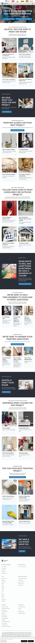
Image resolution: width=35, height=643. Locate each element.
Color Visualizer (20, 580)
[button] (32, 4)
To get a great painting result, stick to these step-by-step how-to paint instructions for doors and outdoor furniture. (17, 197)
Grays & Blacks (4, 599)
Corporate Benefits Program (6, 608)
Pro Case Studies (4, 623)
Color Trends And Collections (22, 578)
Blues (2, 593)
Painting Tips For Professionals (6, 626)
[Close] (34, 639)
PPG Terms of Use (13, 636)
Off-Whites (3, 601)
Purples (3, 583)
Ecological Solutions (21, 611)
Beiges (3, 598)
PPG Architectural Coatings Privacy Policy (22, 636)
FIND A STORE (22, 551)
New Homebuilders (4, 616)
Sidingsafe (3, 580)
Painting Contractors (5, 611)
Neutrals (3, 596)
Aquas (3, 591)
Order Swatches (4, 610)
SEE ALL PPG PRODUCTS (6, 111)
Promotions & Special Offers (22, 566)
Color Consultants (20, 583)
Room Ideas (3, 571)
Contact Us (19, 608)
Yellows (3, 588)
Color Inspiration (4, 566)
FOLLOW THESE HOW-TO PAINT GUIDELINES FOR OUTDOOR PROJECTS (17, 192)
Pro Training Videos (4, 624)
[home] (5, 3)
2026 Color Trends (4, 578)
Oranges (3, 586)
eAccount (19, 610)
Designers (3, 613)
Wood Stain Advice (4, 573)
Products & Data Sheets (21, 613)
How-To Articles (4, 568)
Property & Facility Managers (6, 621)
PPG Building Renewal (5, 618)
